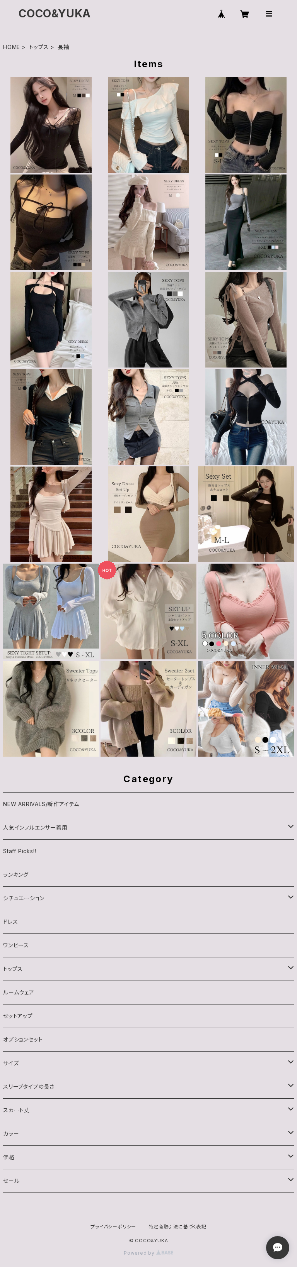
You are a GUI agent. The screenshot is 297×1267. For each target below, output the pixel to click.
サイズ (11, 1063)
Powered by (140, 1253)
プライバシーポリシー (113, 1227)
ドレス (10, 921)
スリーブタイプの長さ (29, 1086)
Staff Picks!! (19, 851)
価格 (9, 1157)
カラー (11, 1133)
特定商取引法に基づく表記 (177, 1227)
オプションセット (23, 1039)
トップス (39, 47)
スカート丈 (16, 1110)
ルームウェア (18, 992)
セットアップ (18, 1016)
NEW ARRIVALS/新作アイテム (41, 804)
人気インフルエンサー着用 (35, 827)
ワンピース (16, 945)
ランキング (16, 874)
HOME (11, 47)
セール (11, 1180)
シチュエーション (23, 898)
